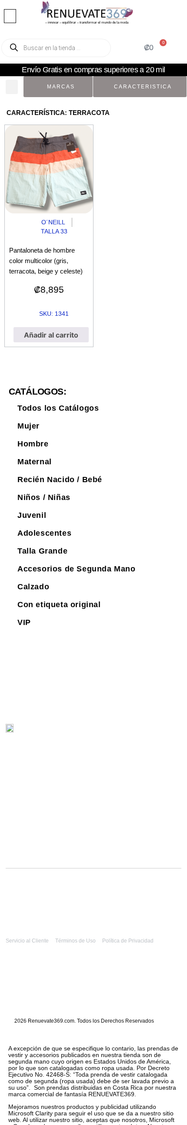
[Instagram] (146, 733)
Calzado (33, 586)
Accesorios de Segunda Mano (76, 568)
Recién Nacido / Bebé (59, 479)
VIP (24, 622)
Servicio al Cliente (27, 941)
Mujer (28, 426)
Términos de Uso (75, 941)
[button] (10, 16)
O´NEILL (53, 222)
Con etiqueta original (59, 604)
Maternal (34, 461)
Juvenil (31, 515)
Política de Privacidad (128, 941)
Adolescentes (44, 533)
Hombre (33, 443)
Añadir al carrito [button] (51, 335)
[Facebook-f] (164, 733)
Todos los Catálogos (58, 408)
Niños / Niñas (43, 497)
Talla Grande (42, 551)
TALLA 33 (54, 231)
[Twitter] (128, 733)
